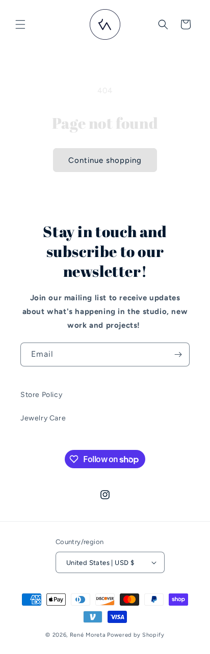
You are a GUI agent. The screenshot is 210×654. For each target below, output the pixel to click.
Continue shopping (105, 160)
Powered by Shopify (136, 635)
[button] (20, 24)
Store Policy (41, 394)
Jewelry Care (43, 418)
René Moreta (88, 635)
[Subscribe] (178, 354)
